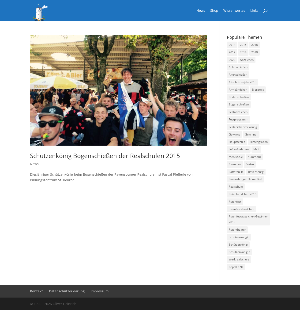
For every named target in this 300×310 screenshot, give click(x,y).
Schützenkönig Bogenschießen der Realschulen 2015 (105, 155)
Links (254, 11)
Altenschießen (238, 75)
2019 (254, 52)
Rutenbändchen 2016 (242, 194)
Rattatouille (236, 172)
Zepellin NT (236, 267)
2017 (232, 52)
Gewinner (251, 134)
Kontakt (36, 291)
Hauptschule (237, 142)
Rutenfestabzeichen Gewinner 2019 (248, 219)
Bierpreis (258, 90)
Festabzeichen (238, 112)
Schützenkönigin (239, 252)
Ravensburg (256, 172)
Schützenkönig (238, 245)
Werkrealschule (239, 259)
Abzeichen (247, 60)
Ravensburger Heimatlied (245, 179)
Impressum (100, 291)
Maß (256, 149)
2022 (232, 60)
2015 (243, 45)
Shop (214, 11)
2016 (254, 45)
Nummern (254, 157)
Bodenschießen (239, 97)
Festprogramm (238, 119)
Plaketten (235, 164)
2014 (232, 45)
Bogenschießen (239, 104)
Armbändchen (238, 90)
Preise (250, 164)
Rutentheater (237, 230)
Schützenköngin (239, 237)
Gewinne (234, 134)
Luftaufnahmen (239, 149)
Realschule (236, 187)
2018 (243, 52)
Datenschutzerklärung (67, 291)
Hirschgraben (259, 142)
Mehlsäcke (236, 157)
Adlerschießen (238, 67)
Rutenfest (235, 202)
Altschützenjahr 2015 (242, 82)
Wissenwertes (234, 11)
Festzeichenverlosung (243, 127)
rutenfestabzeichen (241, 209)
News (200, 11)
